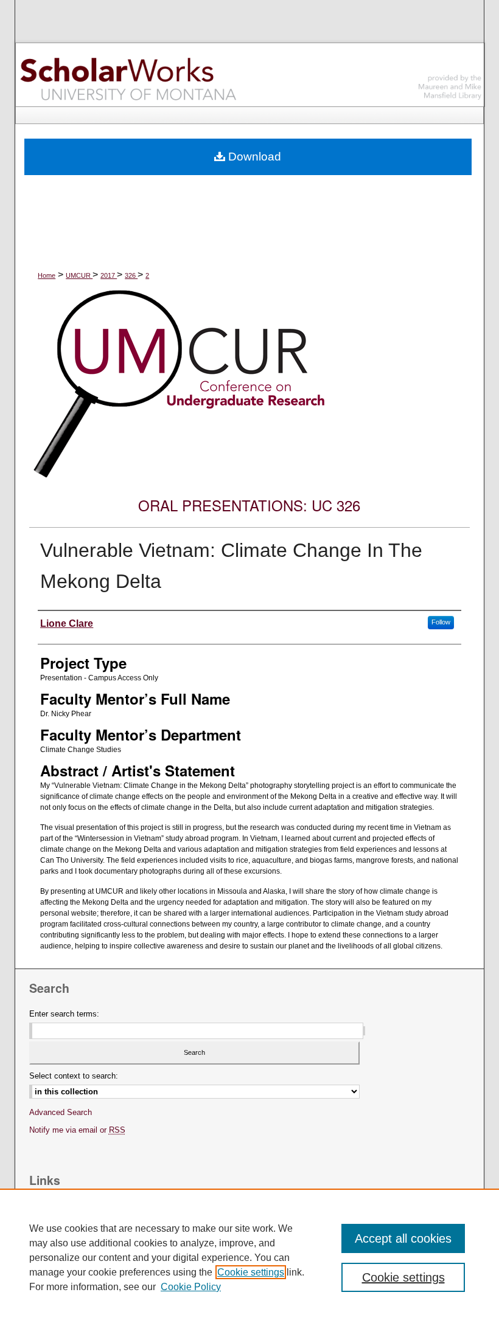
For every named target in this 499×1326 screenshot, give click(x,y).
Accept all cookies (403, 1238)
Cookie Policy (191, 1287)
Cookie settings (250, 1272)
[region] (249, 1257)
